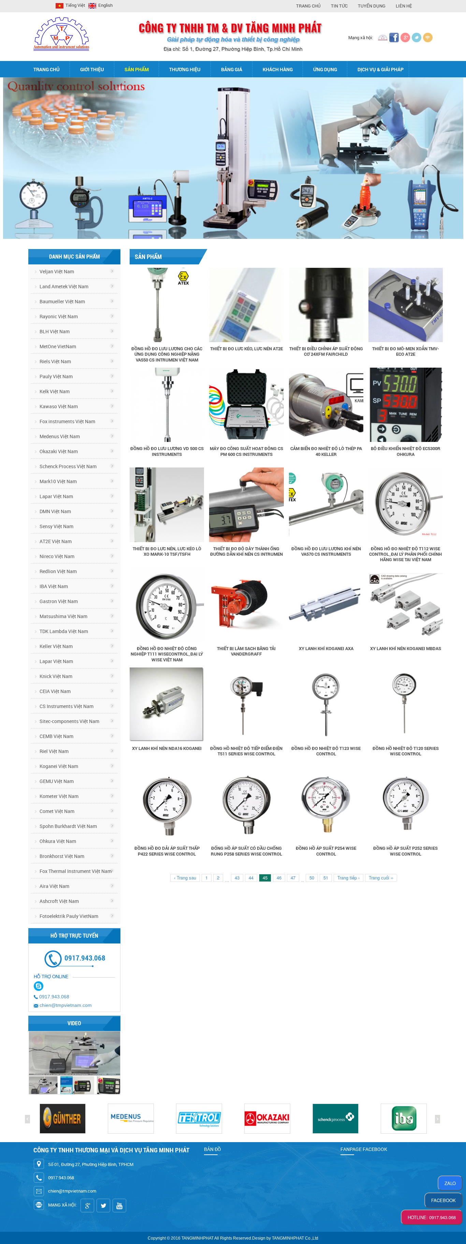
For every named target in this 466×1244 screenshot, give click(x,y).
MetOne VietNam (57, 346)
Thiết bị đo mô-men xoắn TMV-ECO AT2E (405, 351)
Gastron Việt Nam (58, 601)
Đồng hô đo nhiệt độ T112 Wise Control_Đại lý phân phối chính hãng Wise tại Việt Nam (405, 554)
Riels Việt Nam (55, 361)
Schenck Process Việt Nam (68, 466)
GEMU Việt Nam (56, 781)
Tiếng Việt (74, 5)
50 (311, 877)
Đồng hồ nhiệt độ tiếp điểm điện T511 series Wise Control (246, 751)
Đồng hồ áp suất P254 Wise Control (326, 851)
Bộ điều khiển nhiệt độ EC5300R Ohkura (405, 451)
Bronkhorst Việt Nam (61, 856)
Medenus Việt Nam (59, 436)
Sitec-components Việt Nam (69, 721)
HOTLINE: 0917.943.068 (432, 1217)
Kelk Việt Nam (54, 391)
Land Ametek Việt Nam (63, 286)
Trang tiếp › (348, 877)
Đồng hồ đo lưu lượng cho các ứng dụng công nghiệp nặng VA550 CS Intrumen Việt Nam (166, 354)
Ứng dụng (325, 69)
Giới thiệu (92, 69)
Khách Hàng (278, 69)
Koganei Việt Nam (58, 766)
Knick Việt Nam (55, 676)
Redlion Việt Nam (58, 571)
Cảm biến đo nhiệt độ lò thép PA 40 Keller (326, 451)
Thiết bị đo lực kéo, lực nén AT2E (246, 348)
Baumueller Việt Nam (62, 301)
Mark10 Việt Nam (58, 481)
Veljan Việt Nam (56, 271)
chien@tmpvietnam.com (66, 1005)
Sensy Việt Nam (56, 526)
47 (293, 877)
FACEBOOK (443, 1200)
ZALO (450, 1183)
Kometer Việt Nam (58, 796)
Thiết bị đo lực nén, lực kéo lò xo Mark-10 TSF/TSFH (167, 551)
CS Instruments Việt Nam (66, 706)
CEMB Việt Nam (56, 736)
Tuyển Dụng (371, 6)
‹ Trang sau (185, 877)
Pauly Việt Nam (56, 376)
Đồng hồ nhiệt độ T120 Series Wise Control (406, 751)
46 (279, 877)
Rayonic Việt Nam (58, 316)
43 (237, 877)
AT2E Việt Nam (55, 541)
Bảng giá (231, 69)
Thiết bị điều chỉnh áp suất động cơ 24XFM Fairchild (326, 351)
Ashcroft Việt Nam (59, 901)
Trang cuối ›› (381, 877)
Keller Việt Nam (56, 646)
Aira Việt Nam (54, 886)
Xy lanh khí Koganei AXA (326, 648)
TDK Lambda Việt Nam (63, 631)
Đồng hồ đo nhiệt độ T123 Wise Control (326, 751)
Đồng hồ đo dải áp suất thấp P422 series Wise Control (167, 851)
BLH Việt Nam (54, 331)
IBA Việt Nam (53, 586)
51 (325, 877)
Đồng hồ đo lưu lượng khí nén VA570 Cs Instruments (326, 551)
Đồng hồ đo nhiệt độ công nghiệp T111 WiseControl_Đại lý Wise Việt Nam (167, 654)
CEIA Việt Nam (55, 691)
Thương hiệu (185, 69)
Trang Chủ (308, 6)
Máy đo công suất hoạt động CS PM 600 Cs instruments (246, 451)
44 (251, 877)
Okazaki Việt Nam (58, 451)
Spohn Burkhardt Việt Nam (68, 826)
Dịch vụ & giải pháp (381, 69)
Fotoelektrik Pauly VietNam (68, 916)
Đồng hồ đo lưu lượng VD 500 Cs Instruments (167, 451)
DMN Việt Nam (55, 511)
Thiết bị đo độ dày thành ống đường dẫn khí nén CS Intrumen (246, 551)
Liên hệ (404, 6)
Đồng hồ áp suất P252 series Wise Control (405, 851)
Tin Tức (339, 6)
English (105, 5)
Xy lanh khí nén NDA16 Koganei (167, 748)
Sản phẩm (137, 69)
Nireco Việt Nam (56, 556)
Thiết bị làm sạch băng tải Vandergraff (246, 651)
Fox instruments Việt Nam (67, 421)
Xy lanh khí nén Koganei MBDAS (405, 648)
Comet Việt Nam (56, 811)
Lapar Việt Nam (56, 496)
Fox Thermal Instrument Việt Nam (75, 871)
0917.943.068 (54, 996)
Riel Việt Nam (54, 751)
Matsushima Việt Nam (63, 616)
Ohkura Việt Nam (57, 841)
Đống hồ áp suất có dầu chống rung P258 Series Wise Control (246, 851)
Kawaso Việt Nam (58, 406)
